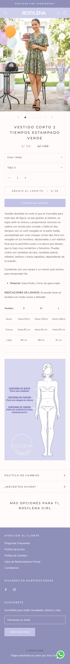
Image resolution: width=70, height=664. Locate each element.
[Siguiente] (51, 117)
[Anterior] (18, 117)
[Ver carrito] (65, 13)
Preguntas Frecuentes (17, 543)
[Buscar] (58, 12)
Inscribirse (20, 632)
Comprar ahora (35, 203)
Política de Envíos (14, 549)
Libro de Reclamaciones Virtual (22, 561)
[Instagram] (14, 589)
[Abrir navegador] (5, 12)
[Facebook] (5, 589)
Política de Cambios (22, 475)
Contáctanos (11, 568)
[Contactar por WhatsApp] (60, 654)
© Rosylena (35, 650)
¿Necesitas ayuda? (20, 486)
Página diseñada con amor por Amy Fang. (35, 655)
